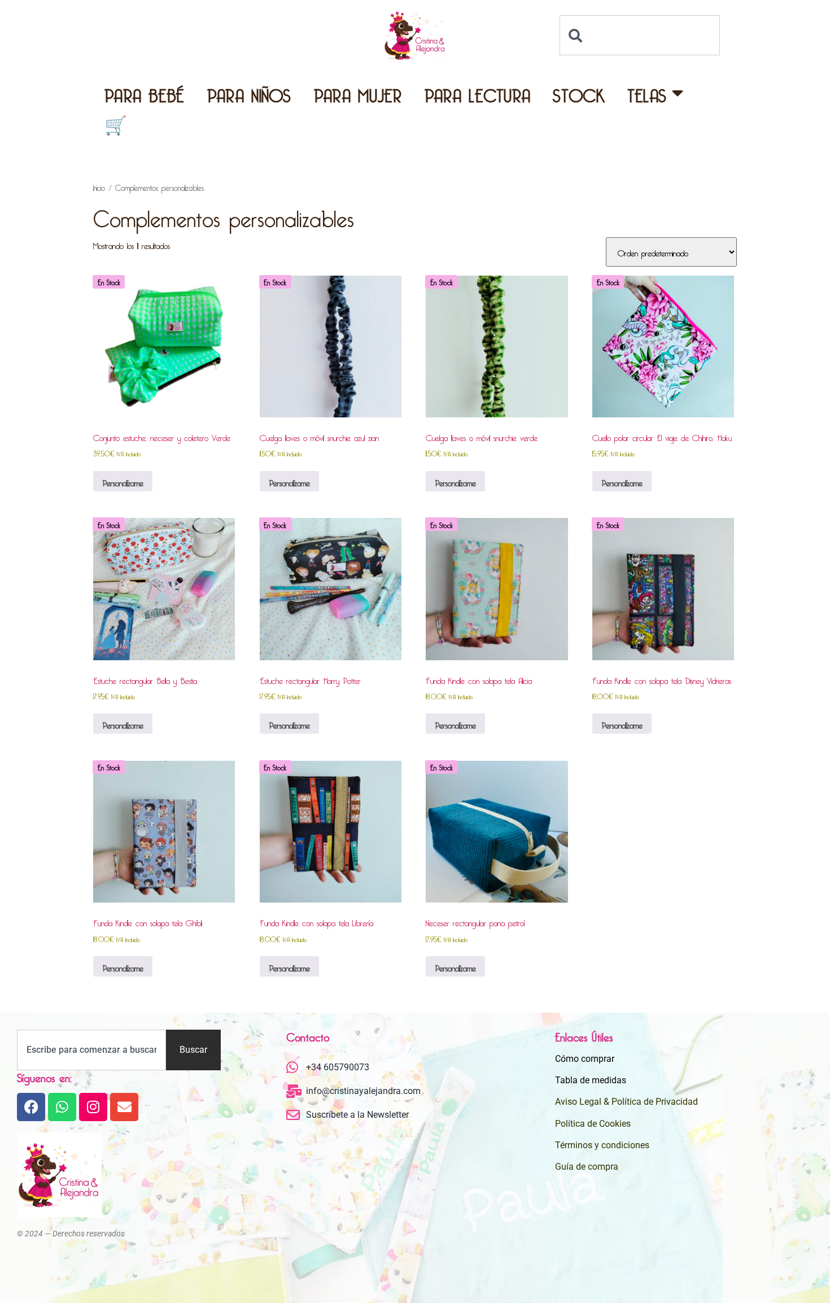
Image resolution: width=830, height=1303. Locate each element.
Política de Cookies (593, 1123)
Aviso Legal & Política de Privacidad (626, 1101)
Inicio (99, 186)
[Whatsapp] (62, 1107)
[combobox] (640, 35)
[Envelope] (124, 1107)
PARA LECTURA (478, 92)
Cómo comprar (584, 1058)
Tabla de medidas (590, 1080)
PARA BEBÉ (144, 92)
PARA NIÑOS (249, 92)
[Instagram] (93, 1107)
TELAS (647, 92)
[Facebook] (31, 1107)
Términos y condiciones (602, 1145)
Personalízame (122, 481)
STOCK (579, 92)
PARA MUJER (358, 92)
